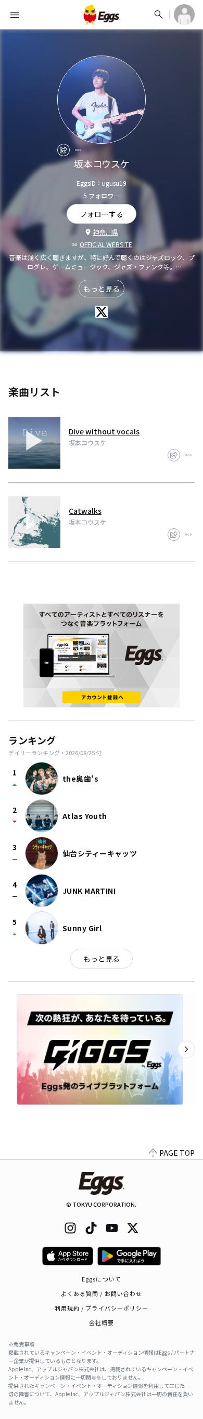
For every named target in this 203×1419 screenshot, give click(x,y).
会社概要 (101, 1322)
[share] (63, 150)
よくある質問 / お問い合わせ (102, 1293)
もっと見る (101, 288)
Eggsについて (101, 1279)
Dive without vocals (104, 431)
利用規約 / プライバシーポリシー (102, 1308)
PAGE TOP (177, 1153)
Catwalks (85, 511)
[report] (78, 150)
